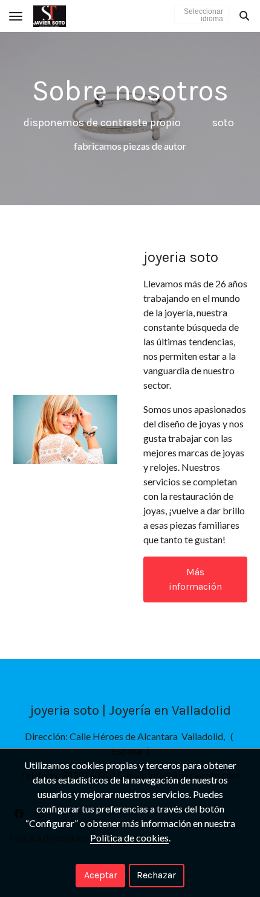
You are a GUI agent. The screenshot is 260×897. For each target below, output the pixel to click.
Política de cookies (129, 837)
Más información (195, 579)
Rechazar (156, 875)
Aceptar (100, 875)
